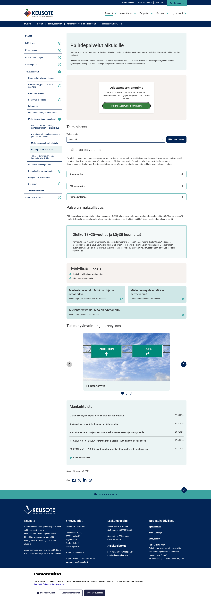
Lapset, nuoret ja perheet (36, 57)
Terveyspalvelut (32, 72)
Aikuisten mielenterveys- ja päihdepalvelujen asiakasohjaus (45, 126)
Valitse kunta (72, 134)
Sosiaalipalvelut (32, 64)
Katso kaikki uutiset (81, 458)
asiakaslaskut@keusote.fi (118, 555)
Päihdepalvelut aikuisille (42, 149)
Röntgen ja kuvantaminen (39, 177)
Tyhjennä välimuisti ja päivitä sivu (126, 105)
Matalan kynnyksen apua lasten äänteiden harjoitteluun (97, 415)
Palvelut (109, 13)
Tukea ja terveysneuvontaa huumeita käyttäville (42, 157)
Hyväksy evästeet (95, 593)
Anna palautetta (145, 2)
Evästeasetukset (47, 593)
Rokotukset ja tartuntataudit (40, 171)
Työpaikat (144, 13)
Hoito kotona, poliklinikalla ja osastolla (40, 85)
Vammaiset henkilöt (34, 197)
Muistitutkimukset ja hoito (39, 165)
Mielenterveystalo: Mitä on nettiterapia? (147, 292)
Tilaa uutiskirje (155, 533)
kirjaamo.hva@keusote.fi (77, 562)
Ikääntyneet (30, 43)
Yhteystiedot (154, 539)
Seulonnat (32, 184)
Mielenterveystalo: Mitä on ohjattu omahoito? (91, 292)
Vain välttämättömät (71, 593)
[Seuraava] (183, 364)
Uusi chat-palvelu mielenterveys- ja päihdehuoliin (93, 424)
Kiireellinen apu (32, 50)
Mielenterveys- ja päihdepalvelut (42, 119)
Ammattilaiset (128, 2)
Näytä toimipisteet (176, 139)
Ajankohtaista (155, 527)
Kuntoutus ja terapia (37, 100)
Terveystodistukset (36, 190)
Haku (157, 2)
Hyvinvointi (177, 13)
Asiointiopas (126, 13)
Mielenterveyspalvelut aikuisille (44, 143)
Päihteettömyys (95, 385)
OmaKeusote (175, 3)
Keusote (160, 13)
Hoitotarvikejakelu (36, 93)
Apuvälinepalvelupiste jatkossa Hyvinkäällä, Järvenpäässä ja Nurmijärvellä (106, 432)
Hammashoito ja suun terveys (41, 78)
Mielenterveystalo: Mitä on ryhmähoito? (95, 310)
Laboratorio (33, 106)
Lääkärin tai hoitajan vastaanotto (42, 112)
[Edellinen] (69, 364)
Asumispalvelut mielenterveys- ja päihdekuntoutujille (45, 135)
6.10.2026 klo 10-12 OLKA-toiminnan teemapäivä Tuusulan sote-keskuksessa (107, 440)
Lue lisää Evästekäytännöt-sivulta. (49, 584)
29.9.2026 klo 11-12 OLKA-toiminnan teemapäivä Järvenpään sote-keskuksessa (109, 449)
